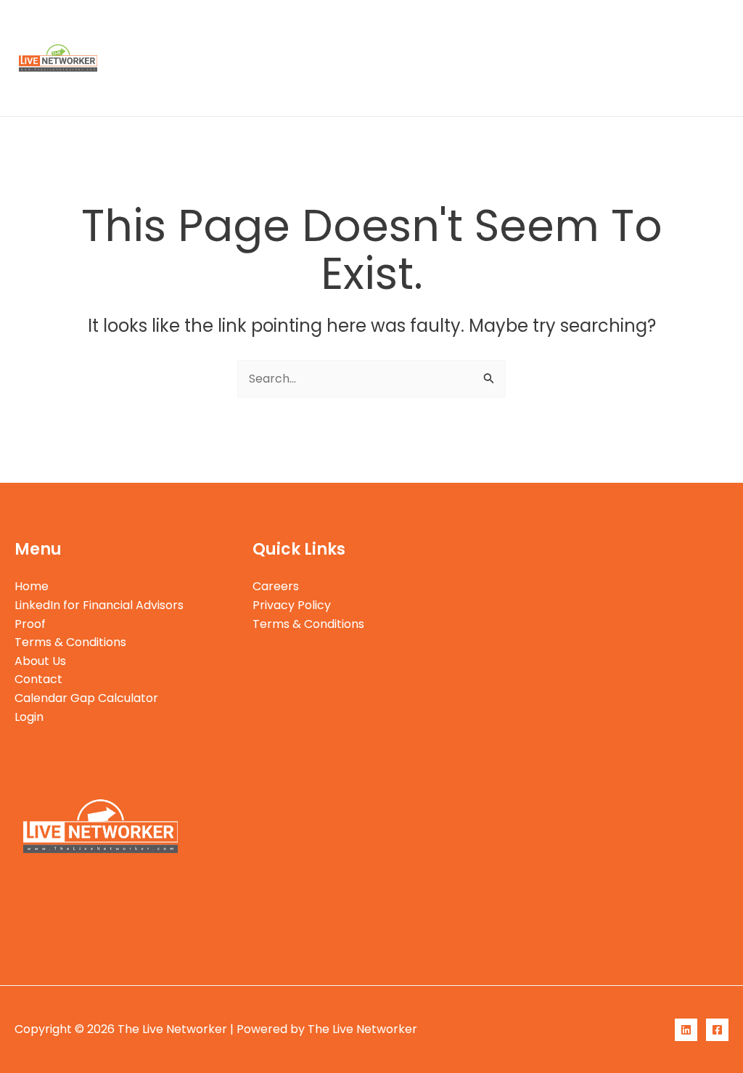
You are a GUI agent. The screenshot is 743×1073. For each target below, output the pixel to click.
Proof (404, 28)
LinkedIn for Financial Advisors (281, 28)
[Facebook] (717, 1030)
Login (320, 86)
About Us (604, 28)
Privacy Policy (292, 605)
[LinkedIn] (686, 1030)
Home (156, 28)
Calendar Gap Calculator (211, 86)
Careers (276, 586)
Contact (677, 28)
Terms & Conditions (499, 28)
